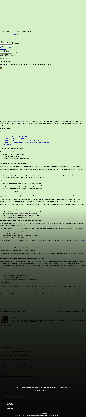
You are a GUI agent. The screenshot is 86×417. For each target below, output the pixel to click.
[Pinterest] (16, 396)
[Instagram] (9, 396)
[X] (23, 396)
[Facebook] (5, 396)
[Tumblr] (20, 396)
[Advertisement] (43, 336)
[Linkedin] (12, 396)
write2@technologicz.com (45, 392)
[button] (82, 38)
